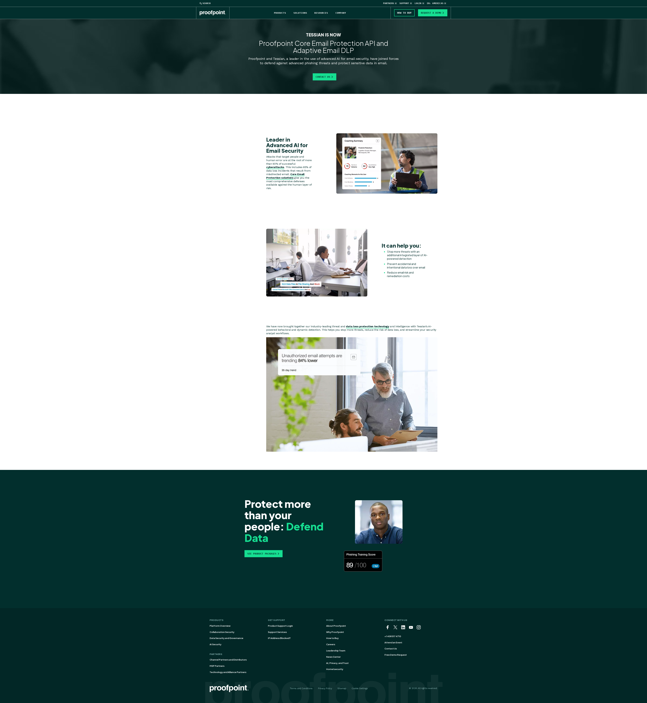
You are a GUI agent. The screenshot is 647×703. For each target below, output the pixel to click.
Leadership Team (335, 650)
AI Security (215, 644)
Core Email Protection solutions (285, 176)
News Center (333, 656)
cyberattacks (275, 167)
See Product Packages (261, 553)
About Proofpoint (336, 625)
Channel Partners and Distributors (228, 659)
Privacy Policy (325, 688)
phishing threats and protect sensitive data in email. (346, 63)
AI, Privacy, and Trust (337, 663)
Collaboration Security (222, 632)
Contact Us (323, 77)
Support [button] (404, 3)
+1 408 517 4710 (392, 636)
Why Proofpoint (335, 632)
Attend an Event (393, 642)
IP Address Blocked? (279, 638)
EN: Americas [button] (435, 3)
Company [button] (340, 13)
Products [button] (280, 13)
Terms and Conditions (301, 688)
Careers (330, 644)
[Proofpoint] (214, 13)
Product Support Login (280, 625)
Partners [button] (388, 3)
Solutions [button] (300, 13)
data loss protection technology (367, 326)
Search (207, 3)
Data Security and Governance (226, 638)
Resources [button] (321, 13)
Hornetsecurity (334, 669)
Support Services (277, 632)
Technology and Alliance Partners (228, 672)
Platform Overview (220, 625)
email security (357, 59)
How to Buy (332, 638)
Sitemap (341, 688)
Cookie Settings (360, 688)
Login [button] (418, 3)
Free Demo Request (395, 654)
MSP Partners (217, 666)
